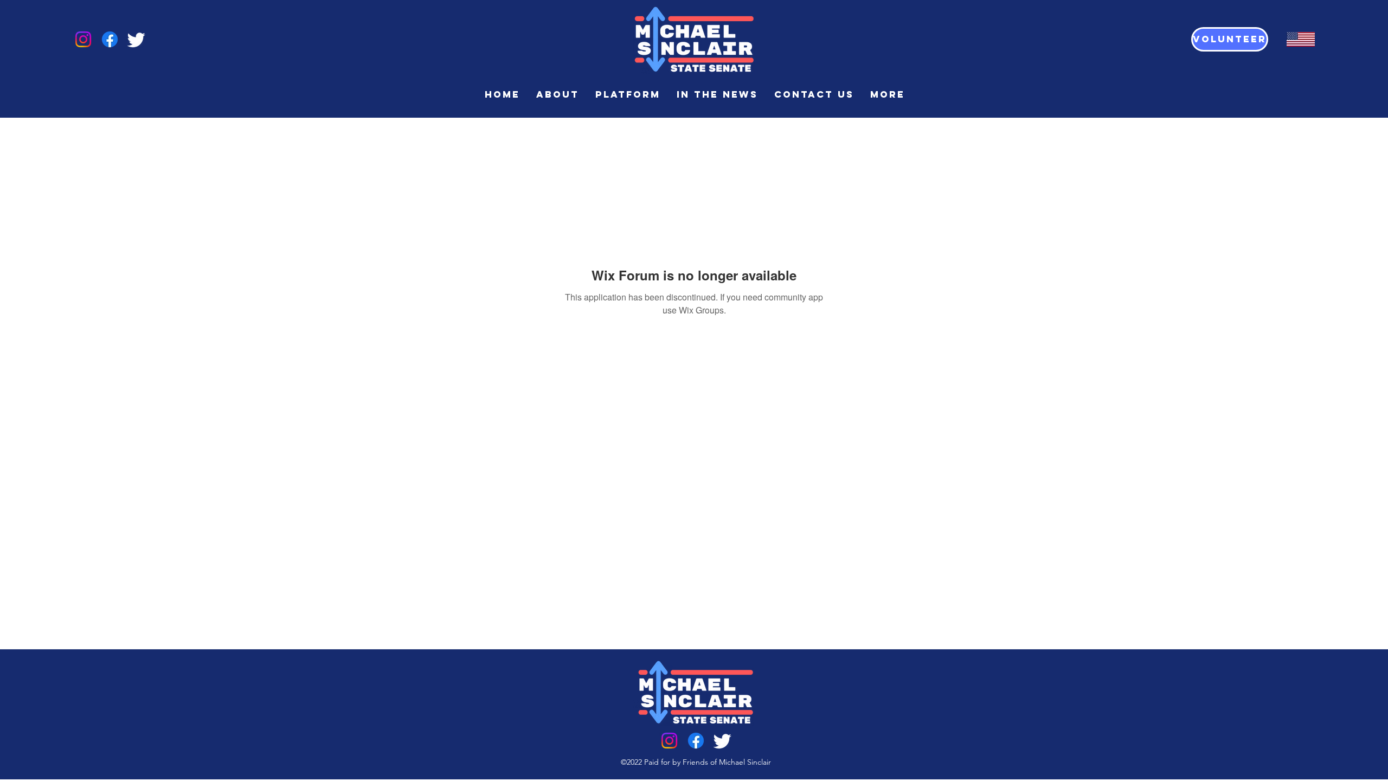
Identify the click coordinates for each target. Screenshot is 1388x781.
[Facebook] (109, 39)
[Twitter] (136, 39)
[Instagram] (83, 39)
